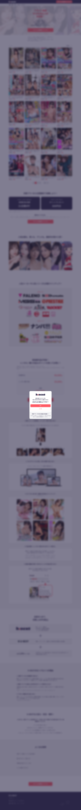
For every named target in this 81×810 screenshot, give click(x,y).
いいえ (40, 408)
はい (40, 405)
